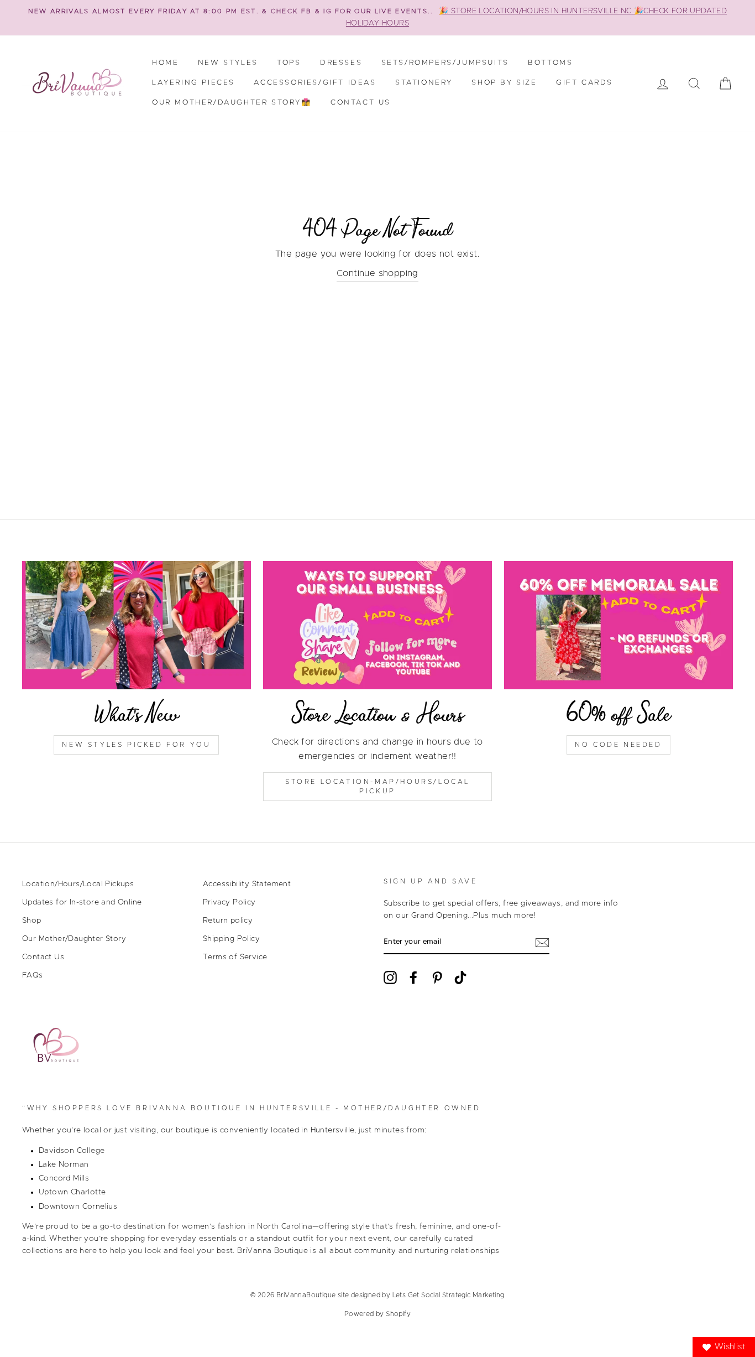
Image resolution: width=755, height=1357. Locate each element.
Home (165, 62)
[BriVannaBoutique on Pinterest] (437, 977)
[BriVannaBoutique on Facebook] (413, 977)
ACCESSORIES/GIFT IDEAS (315, 82)
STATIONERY (424, 82)
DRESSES (341, 62)
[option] (377, 18)
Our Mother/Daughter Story (74, 939)
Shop (31, 920)
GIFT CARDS (584, 82)
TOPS (289, 62)
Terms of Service (235, 957)
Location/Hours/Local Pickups (78, 884)
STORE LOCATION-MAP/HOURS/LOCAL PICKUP (377, 786)
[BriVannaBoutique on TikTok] (460, 977)
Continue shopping (377, 273)
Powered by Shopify (377, 1314)
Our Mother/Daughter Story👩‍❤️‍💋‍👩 (232, 102)
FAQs (32, 975)
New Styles (228, 62)
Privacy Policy (229, 902)
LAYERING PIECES (193, 82)
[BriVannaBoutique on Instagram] (390, 977)
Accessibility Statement (247, 884)
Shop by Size (504, 82)
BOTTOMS (550, 62)
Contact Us (361, 102)
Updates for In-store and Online (81, 902)
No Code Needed (618, 744)
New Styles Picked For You (136, 744)
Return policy (228, 920)
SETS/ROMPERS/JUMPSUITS (445, 62)
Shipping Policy (231, 939)
